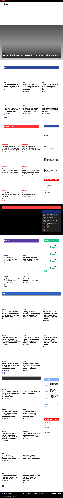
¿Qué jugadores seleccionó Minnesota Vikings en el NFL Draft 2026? (30, 280)
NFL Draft (46, 135)
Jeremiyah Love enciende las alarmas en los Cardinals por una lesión (50, 109)
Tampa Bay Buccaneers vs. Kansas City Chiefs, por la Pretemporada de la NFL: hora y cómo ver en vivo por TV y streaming (11, 341)
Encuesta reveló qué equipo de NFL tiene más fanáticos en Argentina (51, 149)
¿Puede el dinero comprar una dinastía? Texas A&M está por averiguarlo (10, 194)
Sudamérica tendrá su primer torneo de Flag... (54, 403)
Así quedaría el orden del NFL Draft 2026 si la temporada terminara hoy (51, 137)
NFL (5, 82)
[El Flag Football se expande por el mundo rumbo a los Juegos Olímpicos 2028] (31, 100)
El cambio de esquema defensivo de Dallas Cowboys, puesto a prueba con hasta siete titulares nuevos (31, 457)
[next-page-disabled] (46, 406)
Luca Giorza (7, 284)
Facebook (48, 182)
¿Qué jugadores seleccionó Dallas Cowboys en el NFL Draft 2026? (11, 259)
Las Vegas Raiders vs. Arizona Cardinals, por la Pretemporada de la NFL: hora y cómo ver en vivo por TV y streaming (31, 366)
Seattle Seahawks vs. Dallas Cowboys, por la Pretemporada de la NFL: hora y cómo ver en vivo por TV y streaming (10, 366)
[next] (34, 0)
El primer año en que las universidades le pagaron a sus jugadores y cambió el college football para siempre (30, 171)
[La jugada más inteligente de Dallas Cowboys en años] (51, 166)
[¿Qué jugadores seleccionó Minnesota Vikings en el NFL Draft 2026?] (31, 271)
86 (11, 486)
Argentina (46, 385)
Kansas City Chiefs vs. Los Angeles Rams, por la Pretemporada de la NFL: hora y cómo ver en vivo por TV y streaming (51, 341)
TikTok (48, 187)
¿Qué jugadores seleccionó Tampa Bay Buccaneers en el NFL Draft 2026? (30, 259)
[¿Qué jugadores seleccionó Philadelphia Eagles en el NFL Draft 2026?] (12, 271)
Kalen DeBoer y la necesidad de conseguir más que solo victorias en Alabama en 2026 (31, 435)
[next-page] (6, 117)
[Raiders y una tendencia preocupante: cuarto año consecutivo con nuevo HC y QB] (11, 449)
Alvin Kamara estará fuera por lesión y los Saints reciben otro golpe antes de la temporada (12, 110)
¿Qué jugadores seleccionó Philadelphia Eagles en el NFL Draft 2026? (11, 280)
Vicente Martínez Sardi (7, 151)
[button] (58, 6)
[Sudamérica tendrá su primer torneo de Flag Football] (47, 403)
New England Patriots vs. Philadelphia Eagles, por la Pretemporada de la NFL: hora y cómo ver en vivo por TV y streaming (51, 315)
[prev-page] (4, 117)
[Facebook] (46, 183)
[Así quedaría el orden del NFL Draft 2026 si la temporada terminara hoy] (51, 132)
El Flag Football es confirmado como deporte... (53, 390)
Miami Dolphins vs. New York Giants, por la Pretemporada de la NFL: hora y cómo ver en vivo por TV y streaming (10, 314)
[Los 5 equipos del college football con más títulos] (31, 184)
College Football (5, 166)
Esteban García (6, 318)
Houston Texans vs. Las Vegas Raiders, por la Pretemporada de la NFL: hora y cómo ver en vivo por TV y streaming (31, 340)
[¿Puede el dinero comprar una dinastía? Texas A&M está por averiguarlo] (11, 184)
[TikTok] (46, 188)
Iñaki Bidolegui (6, 346)
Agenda (4, 309)
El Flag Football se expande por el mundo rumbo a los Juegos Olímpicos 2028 (30, 109)
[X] (46, 190)
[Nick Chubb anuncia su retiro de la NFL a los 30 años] (31, 43)
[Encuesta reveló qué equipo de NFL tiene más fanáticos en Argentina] (51, 143)
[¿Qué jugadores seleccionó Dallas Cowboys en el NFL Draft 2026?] (12, 250)
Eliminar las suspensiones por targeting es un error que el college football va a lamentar (10, 170)
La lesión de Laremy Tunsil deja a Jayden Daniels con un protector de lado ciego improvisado (31, 87)
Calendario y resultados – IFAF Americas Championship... (54, 396)
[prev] (33, 0)
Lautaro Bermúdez (47, 113)
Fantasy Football (52, 247)
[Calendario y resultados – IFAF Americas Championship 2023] (47, 396)
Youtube (48, 192)
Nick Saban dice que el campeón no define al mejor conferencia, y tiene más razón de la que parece (11, 148)
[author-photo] (4, 89)
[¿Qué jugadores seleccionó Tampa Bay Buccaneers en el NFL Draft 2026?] (31, 250)
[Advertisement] (31, 14)
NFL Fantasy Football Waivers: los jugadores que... (54, 245)
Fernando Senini (27, 113)
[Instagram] (46, 185)
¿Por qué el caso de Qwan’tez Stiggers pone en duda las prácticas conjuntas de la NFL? (50, 87)
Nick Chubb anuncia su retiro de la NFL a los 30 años (31, 55)
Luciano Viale (8, 89)
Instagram (49, 185)
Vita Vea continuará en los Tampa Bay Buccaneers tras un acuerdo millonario (11, 86)
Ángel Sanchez (26, 262)
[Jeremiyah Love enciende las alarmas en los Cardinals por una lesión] (50, 100)
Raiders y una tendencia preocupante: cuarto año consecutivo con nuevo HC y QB (11, 456)
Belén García (26, 438)
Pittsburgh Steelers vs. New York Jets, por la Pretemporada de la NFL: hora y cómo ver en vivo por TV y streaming (31, 314)
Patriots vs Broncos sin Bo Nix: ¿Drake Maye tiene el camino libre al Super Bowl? (51, 160)
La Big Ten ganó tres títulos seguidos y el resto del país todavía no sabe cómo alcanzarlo (31, 148)
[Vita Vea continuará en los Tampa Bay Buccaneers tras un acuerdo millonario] (12, 77)
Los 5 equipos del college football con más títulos (29, 193)
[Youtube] (46, 193)
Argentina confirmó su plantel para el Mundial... (54, 384)
